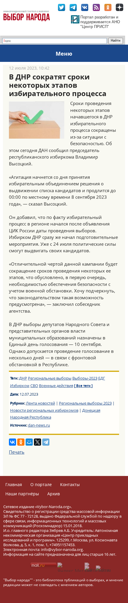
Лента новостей (40, 403)
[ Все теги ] (83, 386)
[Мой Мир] (29, 442)
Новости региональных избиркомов (44, 410)
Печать (16, 452)
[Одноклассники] (20, 442)
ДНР (23, 378)
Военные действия (56, 385)
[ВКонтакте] (12, 442)
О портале (41, 484)
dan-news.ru (39, 425)
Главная (13, 484)
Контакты (70, 484)
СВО (34, 385)
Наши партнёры (22, 494)
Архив (53, 494)
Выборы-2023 (84, 378)
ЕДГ (101, 378)
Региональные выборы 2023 (85, 403)
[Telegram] (45, 442)
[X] (37, 442)
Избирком (19, 385)
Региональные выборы (49, 378)
